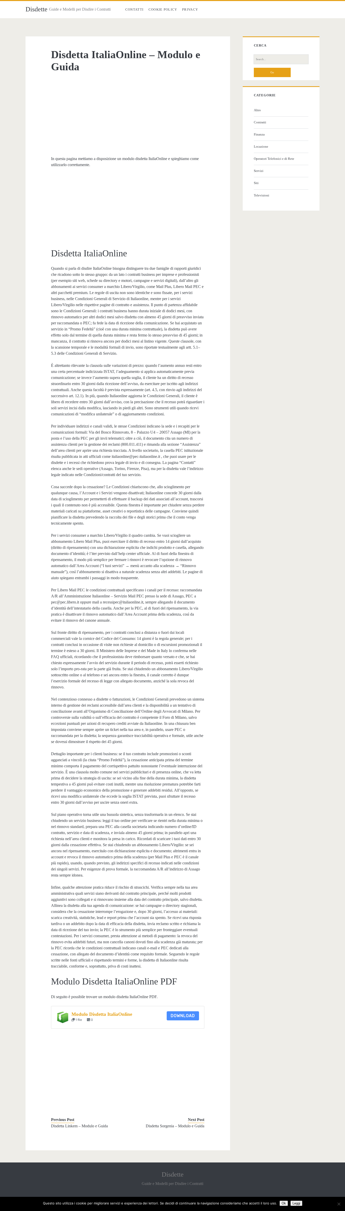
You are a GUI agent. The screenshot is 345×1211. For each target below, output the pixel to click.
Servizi (258, 171)
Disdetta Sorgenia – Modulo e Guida (175, 1126)
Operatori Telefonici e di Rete (274, 159)
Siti (256, 183)
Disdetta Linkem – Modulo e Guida (79, 1126)
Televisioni (261, 195)
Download (183, 1015)
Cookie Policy (163, 9)
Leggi (296, 1203)
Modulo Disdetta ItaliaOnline (101, 1014)
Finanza (259, 134)
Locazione (261, 146)
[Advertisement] (127, 114)
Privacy (190, 9)
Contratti (260, 122)
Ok (284, 1203)
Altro (257, 110)
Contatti (134, 9)
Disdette (36, 9)
